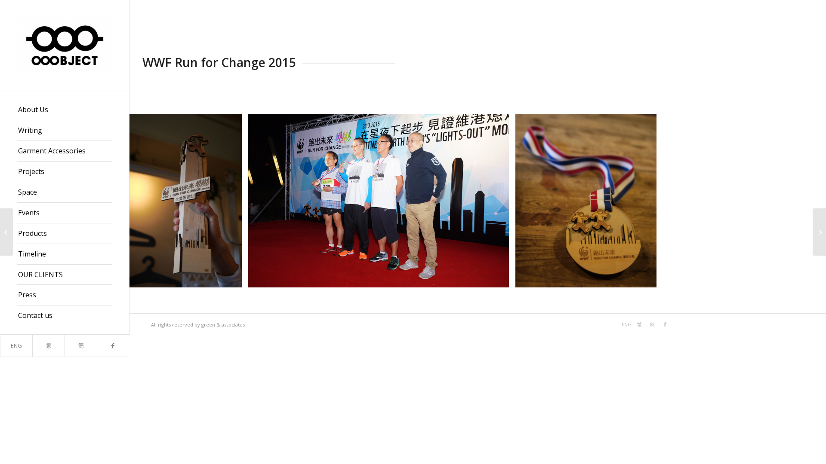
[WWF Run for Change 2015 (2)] (499, 277)
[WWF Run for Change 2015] (6, 232)
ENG (16, 345)
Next (807, 201)
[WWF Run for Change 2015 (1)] (232, 277)
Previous (149, 201)
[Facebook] (113, 346)
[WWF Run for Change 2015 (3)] (647, 277)
